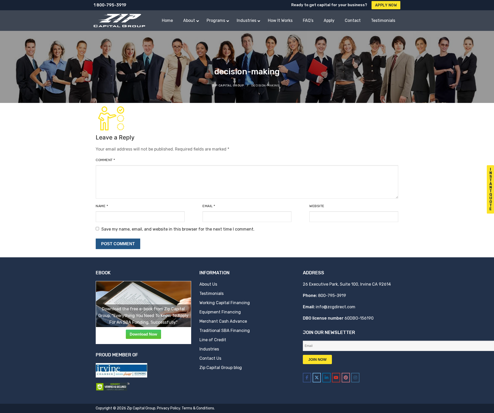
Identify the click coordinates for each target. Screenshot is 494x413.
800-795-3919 (332, 295)
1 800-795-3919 (110, 5)
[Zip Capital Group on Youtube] (336, 377)
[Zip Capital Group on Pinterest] (346, 377)
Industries (209, 349)
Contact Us (210, 358)
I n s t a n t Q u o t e (490, 189)
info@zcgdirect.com (335, 306)
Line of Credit (212, 339)
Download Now (143, 334)
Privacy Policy (168, 408)
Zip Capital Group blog (220, 367)
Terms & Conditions (198, 408)
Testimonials (211, 293)
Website (316, 206)
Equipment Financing (220, 312)
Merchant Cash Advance (223, 321)
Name (102, 206)
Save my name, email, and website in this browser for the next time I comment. (177, 229)
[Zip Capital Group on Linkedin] (326, 377)
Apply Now (386, 5)
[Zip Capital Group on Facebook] (307, 377)
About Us (208, 284)
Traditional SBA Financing (224, 330)
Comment (105, 160)
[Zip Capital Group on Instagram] (355, 377)
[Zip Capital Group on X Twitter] (317, 377)
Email (208, 206)
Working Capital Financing (224, 302)
